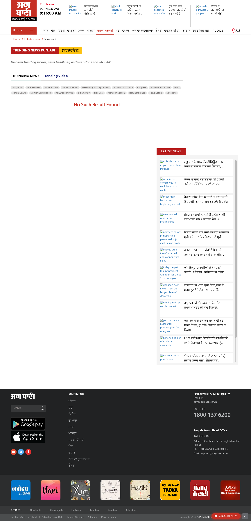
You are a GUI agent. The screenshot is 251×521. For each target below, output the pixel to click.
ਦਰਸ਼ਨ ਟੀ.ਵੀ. (172, 31)
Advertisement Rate (52, 517)
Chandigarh (56, 510)
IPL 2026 (217, 31)
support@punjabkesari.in (214, 453)
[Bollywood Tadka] (170, 490)
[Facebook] (28, 452)
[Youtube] (14, 452)
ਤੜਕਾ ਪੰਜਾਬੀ (105, 31)
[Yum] (80, 490)
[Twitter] (21, 452)
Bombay (94, 510)
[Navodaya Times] (21, 490)
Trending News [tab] (26, 76)
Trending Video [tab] (55, 76)
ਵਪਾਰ (125, 31)
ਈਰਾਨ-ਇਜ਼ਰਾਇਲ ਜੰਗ (196, 31)
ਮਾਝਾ (81, 31)
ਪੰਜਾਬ (45, 31)
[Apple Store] (37, 437)
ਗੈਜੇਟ (158, 31)
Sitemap (92, 517)
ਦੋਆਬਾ (71, 31)
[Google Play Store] (37, 423)
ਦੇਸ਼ (53, 31)
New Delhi (35, 510)
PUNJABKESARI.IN (208, 517)
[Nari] (50, 490)
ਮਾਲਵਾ (91, 31)
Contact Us (17, 517)
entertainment (32, 39)
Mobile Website (75, 517)
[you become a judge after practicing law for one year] (170, 24)
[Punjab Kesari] (200, 490)
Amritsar (112, 510)
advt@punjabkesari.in (205, 402)
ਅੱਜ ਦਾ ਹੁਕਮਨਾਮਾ (142, 31)
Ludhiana (76, 510)
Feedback (32, 517)
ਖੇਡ (118, 31)
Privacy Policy (108, 517)
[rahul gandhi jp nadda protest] (128, 17)
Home (17, 39)
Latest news (171, 151)
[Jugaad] (110, 490)
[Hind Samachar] (230, 490)
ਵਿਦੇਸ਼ (61, 31)
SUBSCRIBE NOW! (227, 516)
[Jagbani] (28, 398)
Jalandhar (131, 510)
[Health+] (140, 490)
